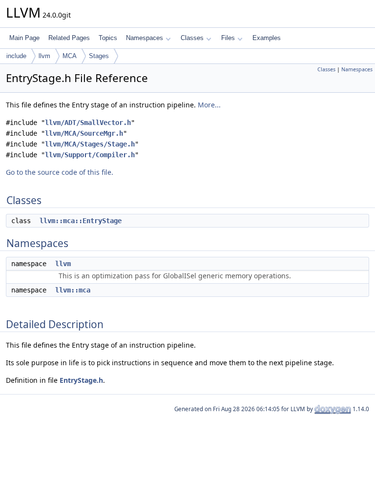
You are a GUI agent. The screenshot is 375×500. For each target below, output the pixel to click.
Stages (99, 56)
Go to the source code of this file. (59, 172)
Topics (108, 38)
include (16, 56)
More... (209, 104)
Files (228, 38)
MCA (69, 56)
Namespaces (144, 38)
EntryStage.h (81, 380)
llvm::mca (72, 290)
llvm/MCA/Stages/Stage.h (90, 144)
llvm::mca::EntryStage (81, 221)
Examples (266, 38)
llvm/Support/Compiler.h (90, 155)
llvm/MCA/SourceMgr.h (84, 133)
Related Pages (69, 38)
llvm (44, 56)
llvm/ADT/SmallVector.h (88, 122)
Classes (192, 38)
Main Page (24, 38)
